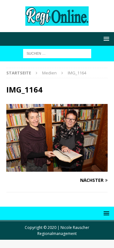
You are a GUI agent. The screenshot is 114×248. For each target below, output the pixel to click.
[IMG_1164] (57, 168)
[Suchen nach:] (57, 53)
